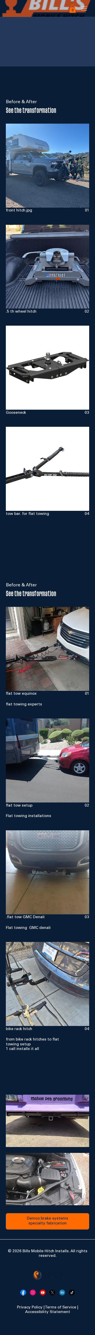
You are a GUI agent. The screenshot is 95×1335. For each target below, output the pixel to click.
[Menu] (84, 9)
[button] (72, 9)
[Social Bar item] (23, 1292)
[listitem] (47, 168)
